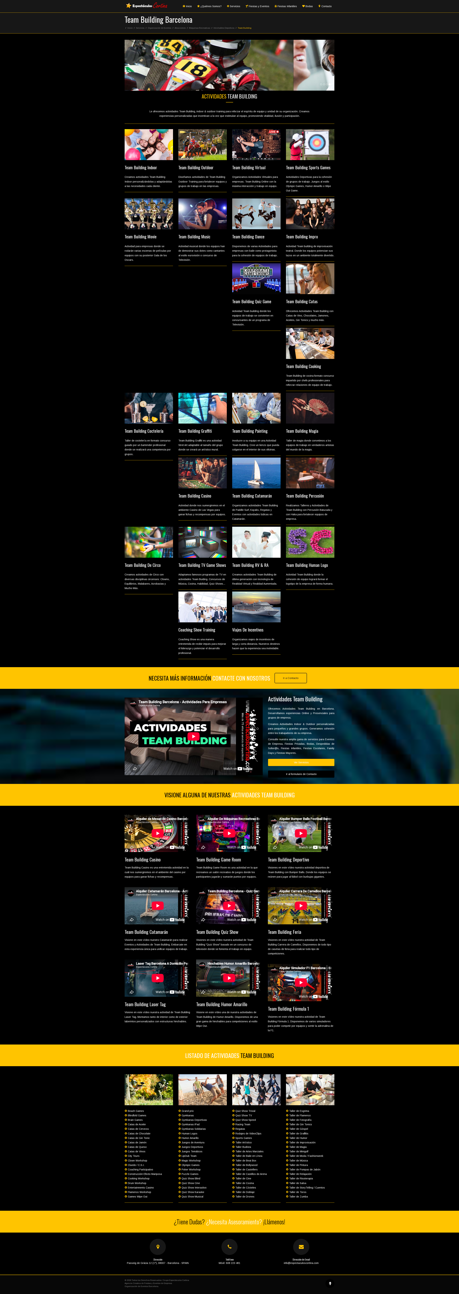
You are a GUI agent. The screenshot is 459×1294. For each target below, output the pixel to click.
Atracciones (180, 28)
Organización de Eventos (159, 28)
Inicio (188, 6)
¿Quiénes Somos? (211, 6)
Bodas (309, 6)
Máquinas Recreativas (199, 28)
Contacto (326, 6)
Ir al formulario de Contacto (301, 774)
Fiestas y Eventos (258, 6)
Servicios (234, 6)
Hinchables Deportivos (224, 28)
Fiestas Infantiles (287, 6)
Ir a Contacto (291, 678)
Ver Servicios (301, 762)
